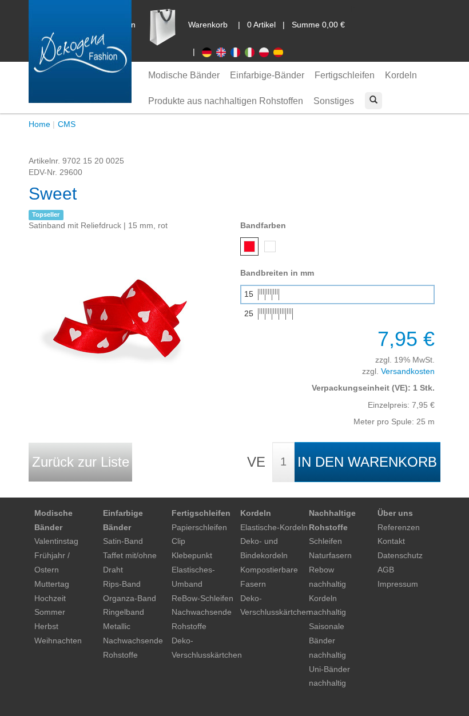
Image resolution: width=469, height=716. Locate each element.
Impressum (397, 583)
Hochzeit (50, 598)
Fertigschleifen (345, 75)
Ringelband (123, 611)
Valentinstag (56, 541)
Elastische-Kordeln (274, 527)
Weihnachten (58, 640)
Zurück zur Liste (80, 462)
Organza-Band (129, 598)
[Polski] (266, 51)
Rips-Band (122, 583)
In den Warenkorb (367, 462)
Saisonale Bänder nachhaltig (327, 640)
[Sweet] (114, 316)
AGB (385, 569)
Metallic (116, 626)
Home (39, 124)
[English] (223, 51)
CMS (66, 124)
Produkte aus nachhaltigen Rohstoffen (225, 101)
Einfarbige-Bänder (267, 75)
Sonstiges (333, 101)
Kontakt (391, 541)
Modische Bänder (184, 75)
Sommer (49, 611)
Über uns (395, 513)
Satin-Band (123, 541)
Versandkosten (408, 371)
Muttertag (51, 583)
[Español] (279, 51)
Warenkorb (208, 24)
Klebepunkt (192, 555)
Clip (178, 541)
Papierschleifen (199, 527)
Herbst (46, 626)
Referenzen (398, 527)
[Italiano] (252, 51)
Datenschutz (400, 555)
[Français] (237, 51)
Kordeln (401, 75)
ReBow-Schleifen (202, 598)
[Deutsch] (209, 51)
